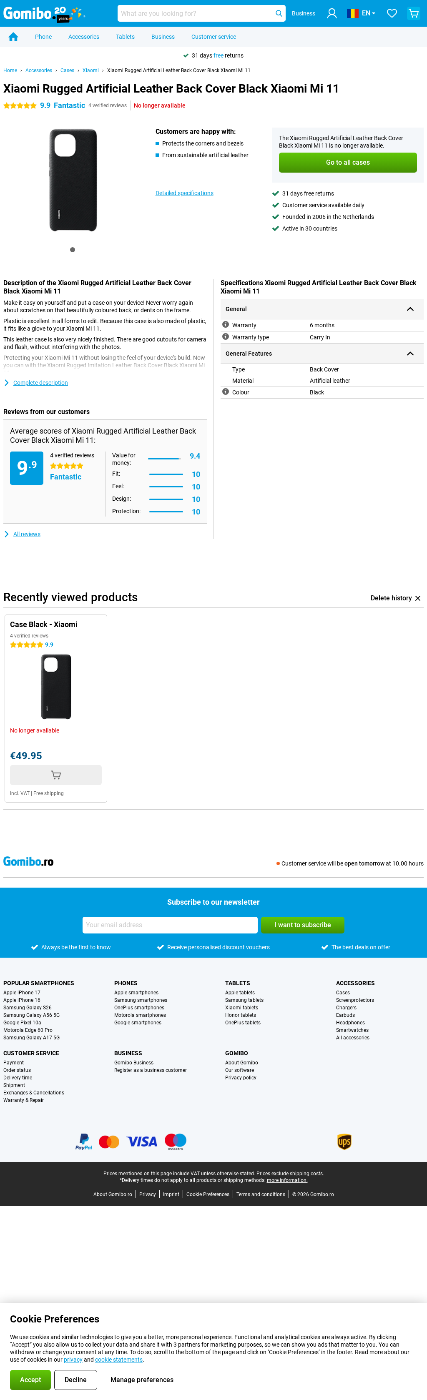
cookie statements (119, 1359)
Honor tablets (240, 1015)
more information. (287, 1180)
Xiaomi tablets (241, 1008)
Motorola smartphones (140, 1015)
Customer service (213, 36)
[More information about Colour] (225, 391)
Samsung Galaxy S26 (27, 1008)
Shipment (14, 1085)
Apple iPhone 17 (21, 993)
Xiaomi (91, 70)
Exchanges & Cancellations (33, 1093)
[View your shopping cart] (414, 13)
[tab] (72, 249)
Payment (13, 1063)
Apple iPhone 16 (21, 1000)
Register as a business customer (150, 1070)
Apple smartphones (136, 993)
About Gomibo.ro (112, 1194)
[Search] (279, 13)
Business (163, 36)
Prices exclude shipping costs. (290, 1174)
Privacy (147, 1194)
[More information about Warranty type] (225, 336)
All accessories (352, 1038)
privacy (73, 1359)
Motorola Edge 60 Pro (28, 1030)
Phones (126, 983)
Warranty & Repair (23, 1100)
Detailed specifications (185, 193)
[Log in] (332, 13)
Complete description (40, 382)
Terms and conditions (260, 1194)
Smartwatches (352, 1030)
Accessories (83, 36)
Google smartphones (137, 1023)
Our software (239, 1070)
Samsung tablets (244, 1000)
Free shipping (48, 793)
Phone (43, 36)
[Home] (13, 37)
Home (10, 70)
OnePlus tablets (243, 1023)
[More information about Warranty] (225, 324)
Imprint (171, 1194)
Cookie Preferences (207, 1194)
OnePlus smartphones (139, 1008)
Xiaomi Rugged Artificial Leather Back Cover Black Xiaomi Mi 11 (179, 70)
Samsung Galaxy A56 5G (31, 1015)
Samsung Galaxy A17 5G (31, 1038)
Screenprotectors (355, 1000)
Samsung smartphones (140, 1000)
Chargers (346, 1008)
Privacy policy (240, 1078)
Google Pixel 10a (22, 1023)
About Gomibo (241, 1063)
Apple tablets (240, 993)
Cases (67, 70)
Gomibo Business (133, 1063)
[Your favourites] (392, 13)
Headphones (350, 1023)
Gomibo (236, 1053)
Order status (17, 1070)
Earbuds (345, 1015)
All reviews (26, 534)
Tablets (125, 36)
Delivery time (17, 1078)
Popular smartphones (38, 983)
